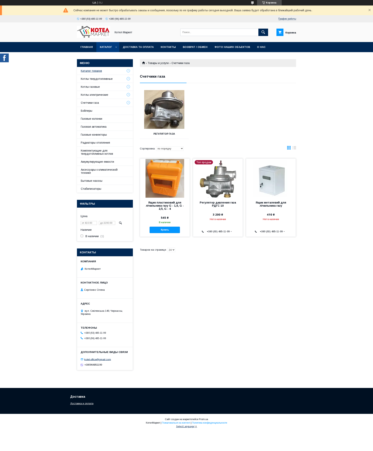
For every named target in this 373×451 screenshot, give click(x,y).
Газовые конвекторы (94, 134)
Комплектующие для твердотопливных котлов (97, 152)
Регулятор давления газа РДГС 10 (218, 204)
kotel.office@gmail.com (97, 359)
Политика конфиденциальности (209, 422)
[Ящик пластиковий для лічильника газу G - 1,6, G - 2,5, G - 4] (165, 178)
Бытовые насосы (91, 180)
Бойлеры (86, 110)
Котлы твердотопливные (97, 78)
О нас (261, 47)
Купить (165, 229)
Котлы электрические (94, 94)
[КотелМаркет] (93, 37)
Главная (86, 47)
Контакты (168, 47)
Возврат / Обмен (195, 47)
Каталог (106, 47)
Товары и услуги (158, 63)
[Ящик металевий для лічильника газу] (271, 178)
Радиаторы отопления (95, 142)
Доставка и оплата (81, 403)
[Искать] (263, 32)
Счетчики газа (90, 102)
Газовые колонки (91, 118)
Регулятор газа (164, 133)
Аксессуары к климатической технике (99, 171)
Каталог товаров (91, 70)
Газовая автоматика (93, 126)
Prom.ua (203, 419)
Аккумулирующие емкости (97, 161)
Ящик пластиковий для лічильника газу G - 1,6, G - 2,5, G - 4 (165, 205)
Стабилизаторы (91, 188)
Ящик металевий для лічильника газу (271, 204)
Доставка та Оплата (138, 47)
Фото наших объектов (232, 47)
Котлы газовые (90, 86)
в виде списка (294, 148)
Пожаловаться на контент (176, 422)
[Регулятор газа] (164, 109)
